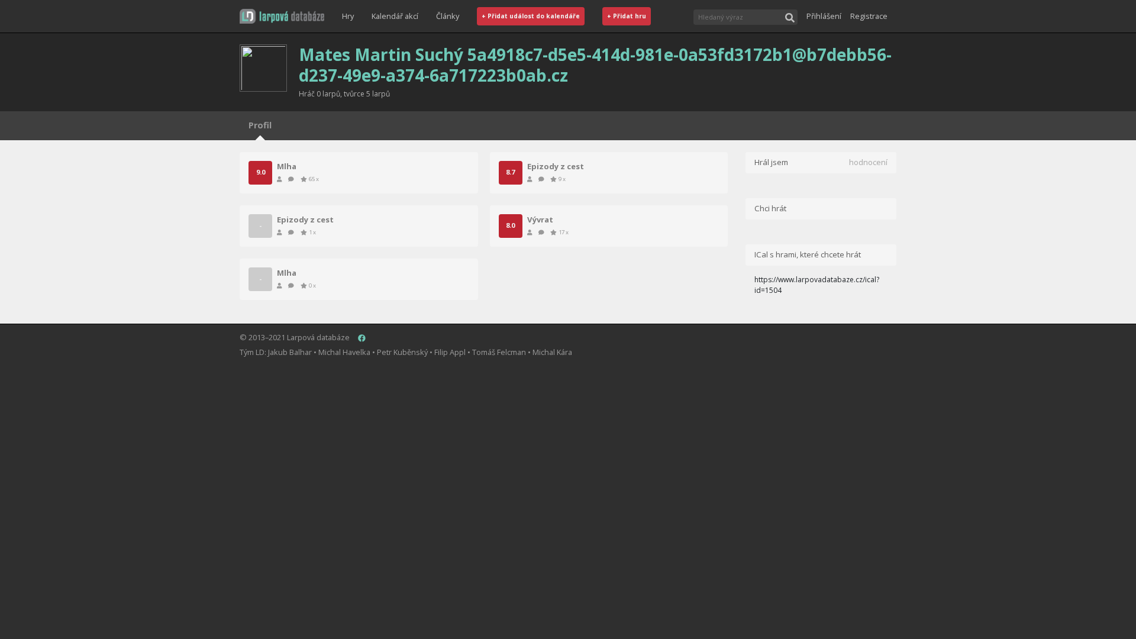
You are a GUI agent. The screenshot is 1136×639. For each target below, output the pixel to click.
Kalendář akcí (395, 16)
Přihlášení (823, 16)
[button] (282, 16)
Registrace (869, 16)
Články (447, 16)
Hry (348, 16)
